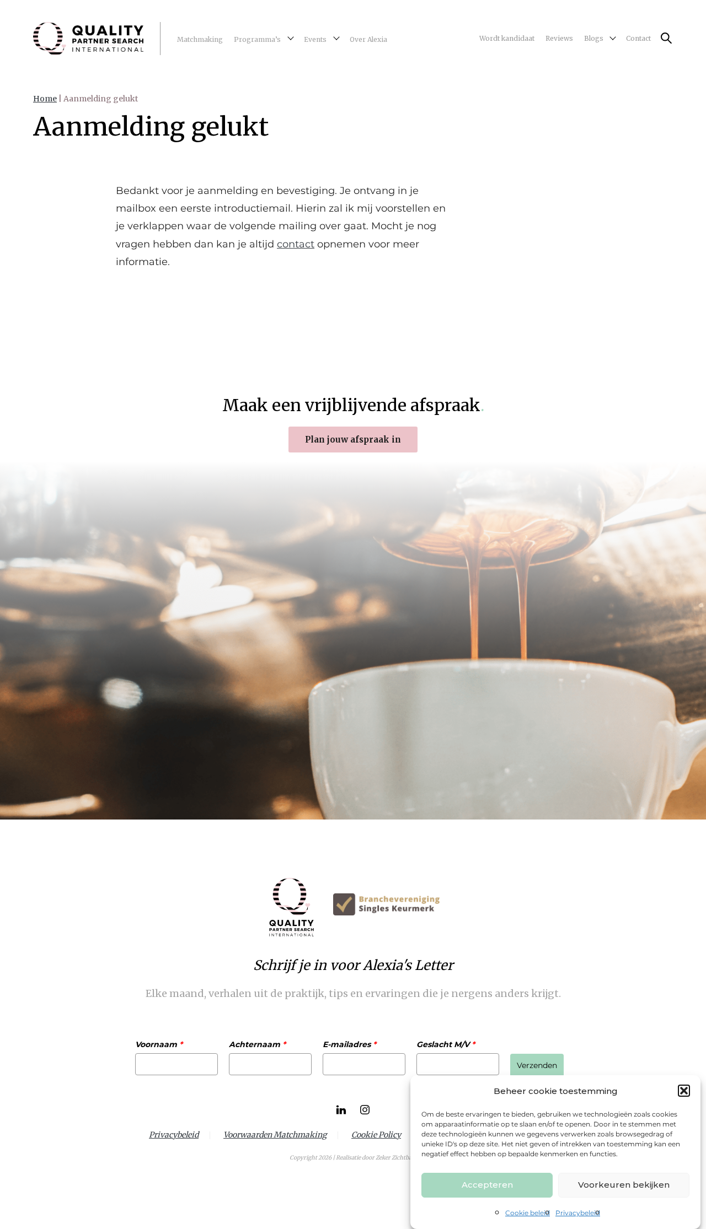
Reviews (559, 38)
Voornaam (159, 1044)
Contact (638, 38)
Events (315, 39)
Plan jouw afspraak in (353, 439)
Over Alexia (368, 39)
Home (45, 99)
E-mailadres (349, 1044)
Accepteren (487, 1184)
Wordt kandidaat (506, 38)
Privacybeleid (577, 1213)
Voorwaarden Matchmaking (275, 1135)
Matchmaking (200, 39)
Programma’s (257, 39)
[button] (683, 1090)
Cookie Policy (376, 1135)
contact (295, 244)
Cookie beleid (527, 1213)
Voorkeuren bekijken (624, 1184)
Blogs (593, 38)
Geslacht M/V (445, 1044)
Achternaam (257, 1044)
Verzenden (537, 1065)
